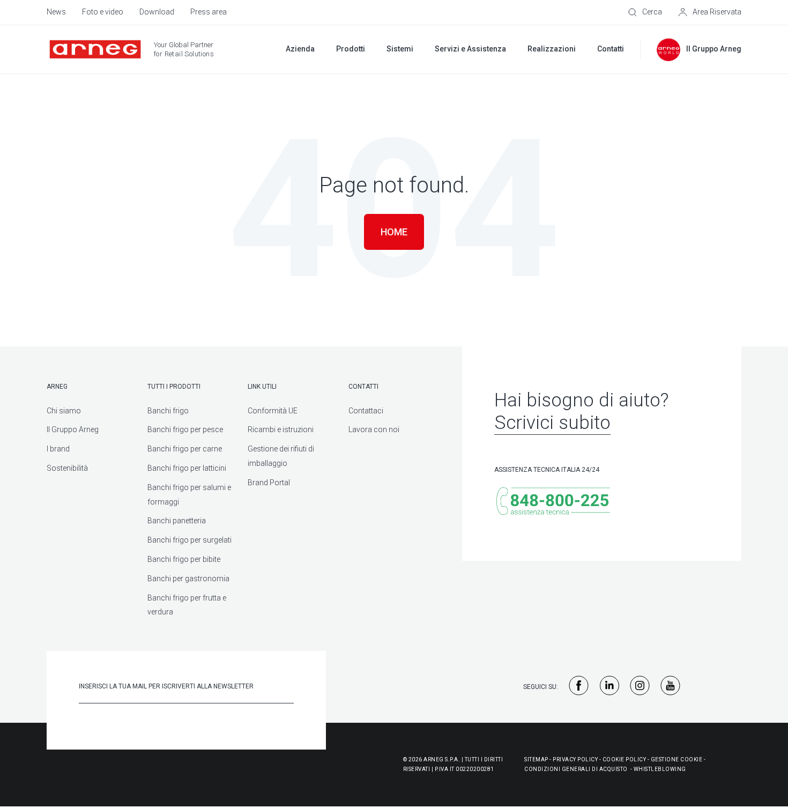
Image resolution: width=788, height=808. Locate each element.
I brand (58, 448)
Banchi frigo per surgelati (189, 540)
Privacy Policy (575, 759)
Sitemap (536, 759)
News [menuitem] (56, 12)
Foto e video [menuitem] (102, 12)
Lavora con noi (373, 429)
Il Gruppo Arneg (73, 429)
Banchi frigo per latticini (186, 468)
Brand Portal (269, 482)
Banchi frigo (168, 410)
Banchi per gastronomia (188, 578)
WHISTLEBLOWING (660, 769)
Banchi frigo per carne (184, 448)
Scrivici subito (552, 423)
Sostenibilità (67, 468)
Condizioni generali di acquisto (576, 769)
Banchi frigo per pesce (185, 429)
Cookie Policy (624, 759)
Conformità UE (273, 410)
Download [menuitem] (156, 12)
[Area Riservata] (709, 12)
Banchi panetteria (176, 520)
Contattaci (365, 410)
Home (394, 232)
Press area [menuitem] (208, 12)
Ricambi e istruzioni (281, 429)
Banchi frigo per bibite (183, 559)
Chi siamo (64, 410)
